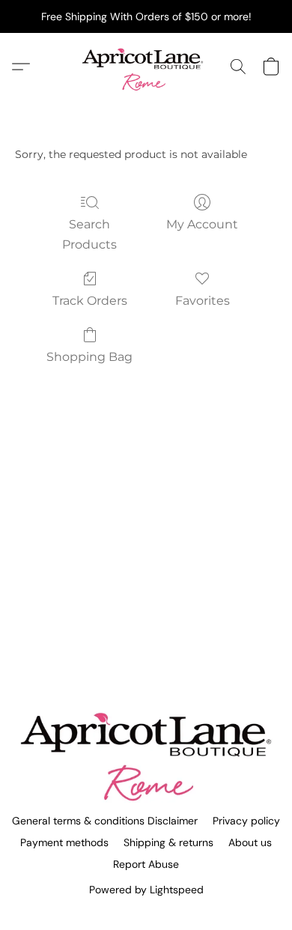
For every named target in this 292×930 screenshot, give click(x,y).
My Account (202, 224)
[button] (145, 66)
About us (250, 842)
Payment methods (64, 842)
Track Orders (89, 301)
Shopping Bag (89, 357)
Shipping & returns (168, 842)
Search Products (89, 234)
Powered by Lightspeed (146, 889)
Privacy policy (246, 820)
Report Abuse (146, 864)
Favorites (202, 301)
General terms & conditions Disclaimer (105, 820)
